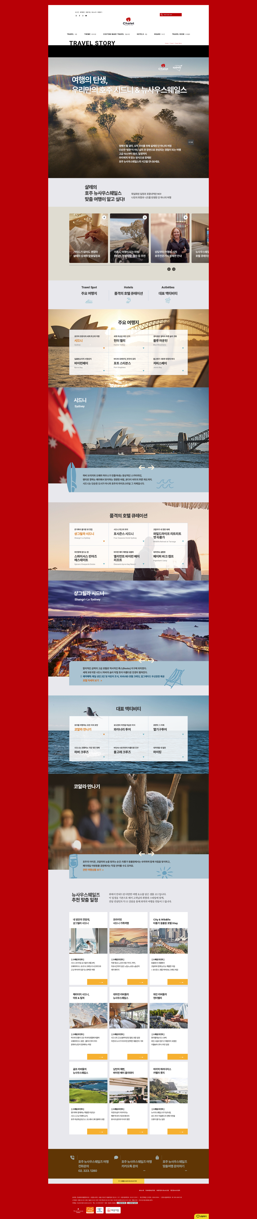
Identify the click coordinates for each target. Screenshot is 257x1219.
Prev (169, 269)
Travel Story (178, 43)
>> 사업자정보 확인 (121, 1203)
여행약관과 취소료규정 (163, 1190)
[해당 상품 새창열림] (97, 982)
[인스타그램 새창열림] (82, 16)
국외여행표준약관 (150, 1190)
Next (173, 269)
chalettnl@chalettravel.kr (84, 1203)
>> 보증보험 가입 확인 (132, 1203)
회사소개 (94, 12)
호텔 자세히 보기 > (92, 680)
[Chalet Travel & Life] (128, 21)
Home (166, 43)
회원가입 (88, 12)
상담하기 (203, 1216)
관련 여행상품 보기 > (93, 869)
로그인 (77, 12)
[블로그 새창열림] (76, 16)
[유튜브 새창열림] (86, 16)
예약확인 (82, 12)
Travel (171, 43)
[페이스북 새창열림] (79, 16)
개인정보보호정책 (175, 1190)
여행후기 (99, 12)
